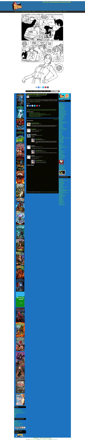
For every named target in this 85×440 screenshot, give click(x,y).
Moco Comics (61, 191)
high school (48, 109)
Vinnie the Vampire (62, 165)
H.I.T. (59, 129)
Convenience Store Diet (62, 113)
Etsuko (44, 109)
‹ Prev (31, 91)
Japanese (51, 109)
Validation (15, 421)
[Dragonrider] (29, 136)
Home (16, 11)
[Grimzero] (29, 147)
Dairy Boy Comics (62, 116)
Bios (19, 11)
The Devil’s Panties (62, 156)
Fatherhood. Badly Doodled (63, 122)
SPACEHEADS (61, 200)
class (42, 109)
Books (65, 11)
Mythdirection (61, 141)
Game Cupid (61, 125)
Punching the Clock (62, 195)
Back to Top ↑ (56, 439)
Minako (37, 110)
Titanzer (60, 203)
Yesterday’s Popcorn (62, 169)
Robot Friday (61, 146)
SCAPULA (60, 148)
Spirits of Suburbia (62, 152)
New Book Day (61, 193)
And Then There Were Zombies (64, 180)
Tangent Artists (61, 154)
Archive (34, 11)
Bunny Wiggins (61, 107)
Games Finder (61, 126)
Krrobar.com (61, 135)
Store (51, 11)
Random (41, 91)
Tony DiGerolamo (33, 95)
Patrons (55, 11)
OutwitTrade (61, 144)
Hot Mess (60, 188)
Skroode (60, 149)
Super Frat (16, 408)
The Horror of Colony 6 (33, 100)
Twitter (15, 414)
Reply (41, 135)
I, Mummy (60, 132)
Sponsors (42, 11)
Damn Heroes (61, 117)
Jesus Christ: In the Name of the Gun (64, 190)
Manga (34, 110)
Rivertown (60, 197)
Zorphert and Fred (62, 204)
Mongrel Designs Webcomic (63, 192)
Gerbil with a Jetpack (62, 128)
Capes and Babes (62, 108)
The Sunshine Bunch (62, 202)
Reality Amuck (61, 196)
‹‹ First (27, 91)
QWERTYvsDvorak (62, 145)
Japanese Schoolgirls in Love (36, 96)
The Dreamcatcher (62, 157)
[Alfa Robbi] (29, 132)
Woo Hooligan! (61, 168)
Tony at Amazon (23, 412)
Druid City (60, 120)
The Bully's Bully (61, 182)
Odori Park (60, 194)
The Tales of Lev (61, 158)
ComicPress (46, 439)
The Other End (61, 142)
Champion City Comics (62, 111)
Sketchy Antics (61, 199)
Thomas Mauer (54, 110)
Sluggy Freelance (61, 150)
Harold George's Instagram (18, 423)
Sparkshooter (61, 151)
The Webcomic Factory (17, 6)
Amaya (34, 109)
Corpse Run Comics (62, 114)
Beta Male (60, 105)
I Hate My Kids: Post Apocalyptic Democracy (37, 113)
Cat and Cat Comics (62, 109)
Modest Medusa (61, 139)
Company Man (61, 112)
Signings (60, 11)
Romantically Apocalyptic (63, 147)
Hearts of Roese (61, 187)
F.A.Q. (38, 11)
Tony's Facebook (17, 411)
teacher (50, 110)
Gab (15, 416)
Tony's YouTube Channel (18, 409)
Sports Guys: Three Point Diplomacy (35, 115)
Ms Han (39, 110)
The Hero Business (62, 130)
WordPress (42, 439)
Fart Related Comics (17, 420)
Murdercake (61, 140)
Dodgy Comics (61, 119)
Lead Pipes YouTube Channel (19, 425)
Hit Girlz (60, 131)
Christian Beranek (38, 109)
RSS (52, 439)
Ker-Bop (60, 133)
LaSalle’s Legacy (61, 136)
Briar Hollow (61, 181)
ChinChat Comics (61, 183)
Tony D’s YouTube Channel (45, 438)
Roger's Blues (61, 198)
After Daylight (61, 179)
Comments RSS (55, 119)
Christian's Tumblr (17, 424)
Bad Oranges (61, 103)
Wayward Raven (61, 166)
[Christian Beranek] (29, 124)
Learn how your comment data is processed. (49, 191)
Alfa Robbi (31, 109)
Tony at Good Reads (17, 412)
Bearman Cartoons (62, 104)
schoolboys (43, 110)
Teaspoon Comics (62, 155)
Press (47, 11)
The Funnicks (16, 422)
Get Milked (60, 186)
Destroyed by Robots (62, 118)
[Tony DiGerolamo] (33, 141)
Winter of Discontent (62, 167)
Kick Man (60, 134)
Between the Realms (62, 106)
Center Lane (61, 110)
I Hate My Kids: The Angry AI (34, 112)
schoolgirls (47, 110)
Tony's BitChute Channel (18, 410)
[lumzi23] (29, 157)
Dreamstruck (61, 184)
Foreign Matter (61, 185)
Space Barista (61, 201)
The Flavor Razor (61, 123)
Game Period (61, 127)
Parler (15, 415)
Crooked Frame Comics (62, 115)
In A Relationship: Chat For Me (34, 116)
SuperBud (60, 153)
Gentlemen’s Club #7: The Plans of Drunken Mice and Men (40, 114)
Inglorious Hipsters (62, 189)
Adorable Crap (61, 178)
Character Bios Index (26, 11)
